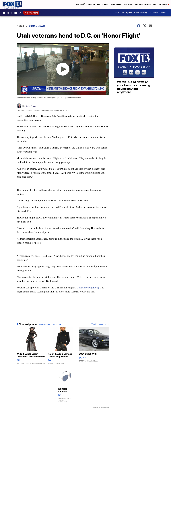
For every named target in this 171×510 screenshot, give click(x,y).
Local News (37, 26)
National (103, 4)
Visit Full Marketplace (100, 324)
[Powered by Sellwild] (105, 407)
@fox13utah (20, 13)
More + (164, 12)
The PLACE (153, 12)
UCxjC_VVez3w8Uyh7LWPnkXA (16, 13)
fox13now (8, 13)
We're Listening (140, 12)
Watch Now (160, 4)
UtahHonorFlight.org (88, 287)
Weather (116, 4)
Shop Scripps (143, 4)
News (20, 26)
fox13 (12, 13)
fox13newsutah (4, 13)
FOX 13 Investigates (123, 12)
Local (91, 4)
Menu (79, 4)
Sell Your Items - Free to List (49, 325)
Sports (128, 4)
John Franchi (31, 106)
